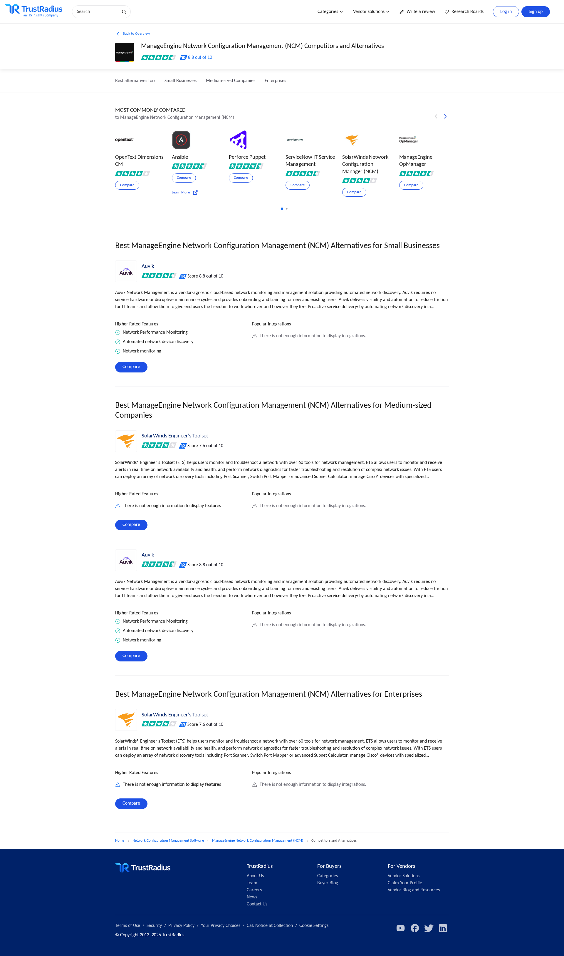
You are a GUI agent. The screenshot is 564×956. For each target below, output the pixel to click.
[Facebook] (414, 928)
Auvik (148, 266)
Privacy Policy (181, 925)
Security (154, 925)
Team (252, 883)
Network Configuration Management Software (168, 841)
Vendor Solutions (403, 876)
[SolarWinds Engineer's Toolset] (126, 441)
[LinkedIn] (443, 928)
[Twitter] (429, 928)
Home (119, 841)
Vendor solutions (369, 11)
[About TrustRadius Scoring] (183, 276)
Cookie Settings (313, 925)
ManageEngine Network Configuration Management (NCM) (257, 841)
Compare (131, 367)
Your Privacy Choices (220, 925)
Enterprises (275, 80)
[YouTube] (400, 928)
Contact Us (257, 904)
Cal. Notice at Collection (270, 925)
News (252, 897)
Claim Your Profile (405, 883)
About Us (255, 876)
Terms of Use (127, 925)
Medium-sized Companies (230, 80)
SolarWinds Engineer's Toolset (175, 436)
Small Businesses (180, 80)
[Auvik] (126, 271)
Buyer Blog (327, 883)
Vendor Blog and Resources (414, 890)
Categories (328, 11)
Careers (254, 890)
